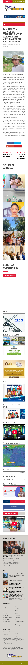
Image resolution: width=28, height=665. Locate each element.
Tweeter (18, 142)
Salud (16, 623)
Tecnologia (18, 625)
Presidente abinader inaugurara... (20, 156)
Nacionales (7, 621)
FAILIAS (17, 614)
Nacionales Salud (19, 621)
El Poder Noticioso (14, 663)
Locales (7, 619)
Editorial (7, 614)
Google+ (11, 146)
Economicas (18, 612)
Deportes (7, 612)
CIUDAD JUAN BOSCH (18, 609)
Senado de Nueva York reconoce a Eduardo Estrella (13, 555)
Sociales (7, 625)
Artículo (17, 607)
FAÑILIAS (17, 615)
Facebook (10, 142)
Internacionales (8, 617)
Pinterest (18, 146)
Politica (6, 623)
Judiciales (17, 617)
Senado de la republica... (7, 155)
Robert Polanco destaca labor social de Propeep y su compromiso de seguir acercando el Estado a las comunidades (16, 590)
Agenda (6, 607)
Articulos (7, 608)
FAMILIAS (7, 615)
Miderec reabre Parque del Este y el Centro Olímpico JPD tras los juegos (16, 575)
